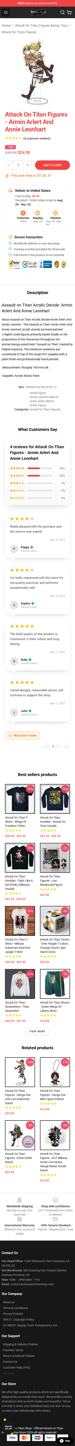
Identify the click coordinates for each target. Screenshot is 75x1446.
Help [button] (67, 1440)
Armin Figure (38, 405)
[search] (62, 12)
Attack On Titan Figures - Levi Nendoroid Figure (51, 880)
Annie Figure (38, 393)
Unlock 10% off (8, 1428)
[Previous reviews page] (46, 746)
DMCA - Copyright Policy (18, 1319)
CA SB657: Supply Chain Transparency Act (30, 1325)
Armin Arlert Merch (42, 401)
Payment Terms (13, 1350)
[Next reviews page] (66, 746)
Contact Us (10, 1361)
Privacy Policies (13, 1313)
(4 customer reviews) (36, 138)
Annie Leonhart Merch (44, 397)
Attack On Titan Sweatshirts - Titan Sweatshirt (17, 1006)
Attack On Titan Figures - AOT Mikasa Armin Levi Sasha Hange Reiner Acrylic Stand (53, 1162)
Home (6, 25)
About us (9, 1302)
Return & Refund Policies (19, 1356)
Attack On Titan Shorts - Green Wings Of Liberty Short (54, 1006)
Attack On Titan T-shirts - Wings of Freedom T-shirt (16, 821)
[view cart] (69, 12)
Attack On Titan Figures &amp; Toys (41, 25)
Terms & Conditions (15, 1308)
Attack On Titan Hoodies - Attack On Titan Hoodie (53, 821)
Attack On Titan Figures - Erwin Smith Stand (18, 1158)
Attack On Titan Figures (19, 32)
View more (38, 1031)
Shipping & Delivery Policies (20, 1344)
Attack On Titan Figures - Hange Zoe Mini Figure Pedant (53, 1095)
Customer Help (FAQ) (16, 1367)
